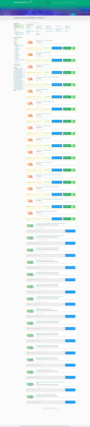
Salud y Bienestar (58, 26)
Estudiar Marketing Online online (40, 106)
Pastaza (17, 61)
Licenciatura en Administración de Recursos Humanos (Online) (50, 235)
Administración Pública (49, 31)
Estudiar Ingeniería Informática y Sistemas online (43, 338)
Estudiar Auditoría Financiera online (41, 362)
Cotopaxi (17, 58)
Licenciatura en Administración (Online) (44, 369)
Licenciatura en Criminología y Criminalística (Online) (47, 247)
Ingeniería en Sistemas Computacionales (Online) (47, 333)
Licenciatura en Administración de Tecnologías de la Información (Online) (50, 382)
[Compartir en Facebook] (69, 14)
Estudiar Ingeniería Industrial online (41, 94)
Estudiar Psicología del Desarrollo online (41, 289)
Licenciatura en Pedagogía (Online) (44, 125)
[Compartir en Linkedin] (75, 14)
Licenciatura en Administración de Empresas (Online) (48, 77)
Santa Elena (17, 55)
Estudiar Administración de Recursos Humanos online (43, 240)
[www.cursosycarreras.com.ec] (23, 2)
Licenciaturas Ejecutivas (19, 33)
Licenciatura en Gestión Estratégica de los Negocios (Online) (49, 199)
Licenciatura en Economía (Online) (43, 162)
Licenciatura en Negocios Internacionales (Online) (47, 345)
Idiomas (27, 33)
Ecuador (15, 43)
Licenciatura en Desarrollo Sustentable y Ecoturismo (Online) (49, 296)
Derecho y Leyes (67, 28)
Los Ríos (17, 57)
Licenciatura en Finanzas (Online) (43, 113)
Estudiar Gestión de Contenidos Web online (42, 216)
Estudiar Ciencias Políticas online (40, 228)
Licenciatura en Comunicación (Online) (44, 40)
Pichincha (17, 44)
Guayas (17, 47)
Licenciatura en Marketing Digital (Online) (45, 101)
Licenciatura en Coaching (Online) (43, 52)
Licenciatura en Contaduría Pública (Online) (45, 394)
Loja (16, 53)
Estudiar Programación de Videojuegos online (42, 179)
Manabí (17, 54)
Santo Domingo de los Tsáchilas (20, 59)
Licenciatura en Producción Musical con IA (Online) (47, 186)
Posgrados (61, 2)
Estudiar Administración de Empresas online (42, 82)
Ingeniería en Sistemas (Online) (43, 65)
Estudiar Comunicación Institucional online (42, 326)
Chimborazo (17, 48)
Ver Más (15, 90)
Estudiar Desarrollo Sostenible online (41, 301)
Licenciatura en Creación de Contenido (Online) (46, 211)
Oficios (66, 31)
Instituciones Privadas (18, 65)
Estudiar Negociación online (40, 204)
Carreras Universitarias (19, 32)
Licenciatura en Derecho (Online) (43, 138)
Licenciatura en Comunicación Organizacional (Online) (48, 321)
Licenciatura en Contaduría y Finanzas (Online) (46, 357)
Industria (37, 31)
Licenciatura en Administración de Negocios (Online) (47, 272)
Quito (16, 56)
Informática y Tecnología (49, 28)
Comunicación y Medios (39, 28)
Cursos (58, 2)
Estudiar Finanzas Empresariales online (41, 118)
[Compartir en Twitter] (72, 14)
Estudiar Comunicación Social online (41, 45)
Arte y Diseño (28, 28)
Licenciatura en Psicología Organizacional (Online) (47, 284)
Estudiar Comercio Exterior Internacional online (42, 350)
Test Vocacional (74, 2)
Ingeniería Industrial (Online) (42, 89)
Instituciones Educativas (67, 2)
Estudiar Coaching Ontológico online (41, 57)
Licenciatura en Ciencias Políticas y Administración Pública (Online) (51, 223)
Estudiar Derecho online (39, 143)
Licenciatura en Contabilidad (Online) (44, 150)
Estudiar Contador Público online (40, 155)
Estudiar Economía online (39, 167)
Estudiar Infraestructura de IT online (41, 388)
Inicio (27, 22)
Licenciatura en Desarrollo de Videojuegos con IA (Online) (49, 174)
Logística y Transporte (58, 31)
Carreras (55, 2)
